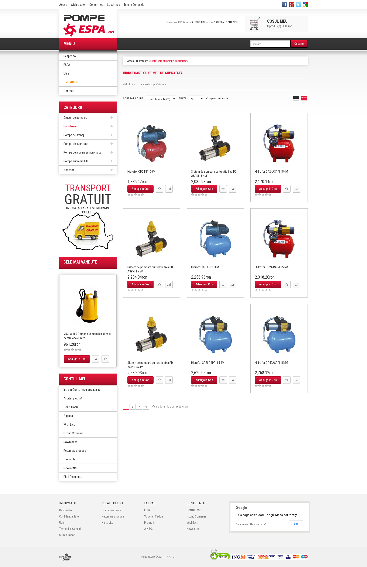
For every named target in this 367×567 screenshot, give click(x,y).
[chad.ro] (66, 556)
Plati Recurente (73, 477)
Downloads (71, 442)
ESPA (67, 65)
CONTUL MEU (194, 510)
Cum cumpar (67, 535)
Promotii (71, 82)
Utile (66, 73)
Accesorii (69, 170)
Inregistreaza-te (90, 390)
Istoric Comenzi (73, 433)
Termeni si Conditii (70, 528)
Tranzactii (69, 459)
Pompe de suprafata (76, 144)
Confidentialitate (69, 516)
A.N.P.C (148, 528)
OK (296, 524)
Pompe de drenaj (74, 135)
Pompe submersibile (76, 161)
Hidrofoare (70, 126)
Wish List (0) (78, 4)
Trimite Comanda (134, 4)
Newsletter (70, 468)
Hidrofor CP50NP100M (205, 267)
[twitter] (298, 4)
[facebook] (284, 4)
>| (146, 406)
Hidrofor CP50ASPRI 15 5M (271, 363)
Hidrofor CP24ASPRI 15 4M (271, 171)
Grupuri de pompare (75, 118)
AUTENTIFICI (198, 22)
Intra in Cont (71, 390)
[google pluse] (305, 4)
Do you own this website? (251, 524)
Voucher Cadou (153, 516)
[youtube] (291, 4)
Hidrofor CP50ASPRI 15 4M (207, 363)
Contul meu (96, 4)
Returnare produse (75, 451)
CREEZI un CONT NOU (226, 22)
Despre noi (70, 56)
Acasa (63, 4)
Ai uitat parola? (73, 398)
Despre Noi (65, 510)
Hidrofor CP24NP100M (141, 171)
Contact (69, 91)
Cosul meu (113, 4)
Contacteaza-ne (111, 510)
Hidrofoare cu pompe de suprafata (169, 60)
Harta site (107, 522)
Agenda (68, 416)
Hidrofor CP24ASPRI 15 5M (271, 267)
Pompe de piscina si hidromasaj (83, 152)
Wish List (69, 424)
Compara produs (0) (217, 98)
